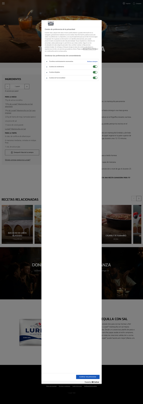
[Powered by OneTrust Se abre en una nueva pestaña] (93, 382)
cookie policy (50, 51)
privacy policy (63, 51)
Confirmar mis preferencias (87, 377)
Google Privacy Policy (90, 49)
